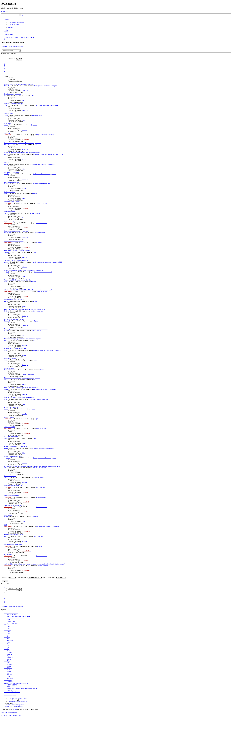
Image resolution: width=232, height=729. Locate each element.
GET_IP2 (7, 133)
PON (5, 525)
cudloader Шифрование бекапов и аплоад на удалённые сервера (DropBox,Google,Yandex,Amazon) (34, 564)
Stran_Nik (7, 86)
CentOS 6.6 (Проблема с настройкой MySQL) (18, 250)
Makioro (6, 389)
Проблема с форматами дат (12, 172)
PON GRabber (8, 123)
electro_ (6, 301)
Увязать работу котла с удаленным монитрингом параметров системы (25, 329)
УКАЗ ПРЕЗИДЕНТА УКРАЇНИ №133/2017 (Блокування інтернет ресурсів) (28, 290)
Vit (5, 213)
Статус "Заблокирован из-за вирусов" (16, 446)
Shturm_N (7, 321)
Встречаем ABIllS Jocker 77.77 (13, 201)
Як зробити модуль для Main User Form (16, 260)
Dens (5, 281)
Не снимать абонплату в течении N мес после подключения (22, 143)
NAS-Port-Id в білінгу (11, 436)
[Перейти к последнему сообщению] (28, 90)
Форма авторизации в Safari (13, 456)
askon (6, 125)
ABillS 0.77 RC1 (9, 221)
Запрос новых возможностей (45, 134)
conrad (6, 409)
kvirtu (6, 164)
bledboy (6, 311)
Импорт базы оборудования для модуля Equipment (19, 397)
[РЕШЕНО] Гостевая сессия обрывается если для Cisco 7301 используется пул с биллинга (32, 466)
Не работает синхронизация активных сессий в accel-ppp (22, 152)
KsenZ (6, 193)
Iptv (37, 418)
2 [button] (4, 63)
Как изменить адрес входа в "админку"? (16, 231)
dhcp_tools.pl (8, 515)
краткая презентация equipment (13, 241)
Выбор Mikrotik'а (9, 192)
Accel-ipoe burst (9, 368)
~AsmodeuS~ (8, 134)
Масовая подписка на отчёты (13, 544)
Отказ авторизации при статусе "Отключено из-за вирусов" (22, 339)
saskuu (6, 183)
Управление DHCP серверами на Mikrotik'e (17, 280)
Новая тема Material (10, 476)
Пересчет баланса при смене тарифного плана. (18, 84)
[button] (4, 56)
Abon (35, 144)
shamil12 (7, 252)
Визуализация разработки (12, 495)
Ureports (39, 546)
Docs (32, 95)
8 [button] (4, 71)
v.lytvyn (6, 438)
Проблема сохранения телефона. (14, 103)
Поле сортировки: (22, 577)
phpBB (15, 709)
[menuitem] (16, 22)
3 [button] (4, 65)
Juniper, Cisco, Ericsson (39, 467)
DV (34, 340)
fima (5, 95)
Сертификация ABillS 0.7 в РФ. (14, 534)
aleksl (6, 448)
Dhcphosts (35, 516)
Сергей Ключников (10, 370)
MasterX (6, 379)
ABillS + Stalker (9, 417)
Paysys (36, 321)
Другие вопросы (36, 115)
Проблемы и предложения (12, 94)
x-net (5, 399)
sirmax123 (7, 144)
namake (6, 154)
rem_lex (6, 174)
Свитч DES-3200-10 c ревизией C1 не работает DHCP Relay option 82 (25, 309)
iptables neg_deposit (10, 358)
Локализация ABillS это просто (14, 505)
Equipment (34, 125)
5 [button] (4, 68)
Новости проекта (41, 203)
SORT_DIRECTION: (49, 577)
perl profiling (8, 554)
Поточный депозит (10, 211)
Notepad (6, 162)
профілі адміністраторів (11, 182)
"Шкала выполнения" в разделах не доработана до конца (22, 378)
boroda (8, 458)
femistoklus (7, 232)
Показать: (5, 577)
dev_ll (6, 467)
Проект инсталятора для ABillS (14, 485)
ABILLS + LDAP (9, 427)
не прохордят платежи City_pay (14, 319)
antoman (6, 340)
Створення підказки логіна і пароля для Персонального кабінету (24, 270)
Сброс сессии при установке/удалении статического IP (21, 387)
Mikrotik (34, 193)
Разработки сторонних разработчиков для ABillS (48, 154)
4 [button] (4, 66)
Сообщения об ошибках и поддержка (45, 86)
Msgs (34, 379)
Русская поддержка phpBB (9, 712)
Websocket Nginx (9, 113)
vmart (6, 115)
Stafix (6, 330)
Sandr (7, 272)
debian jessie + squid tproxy (12, 407)
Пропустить (4, 11)
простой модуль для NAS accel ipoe (15, 348)
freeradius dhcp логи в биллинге (14, 299)
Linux (34, 252)
